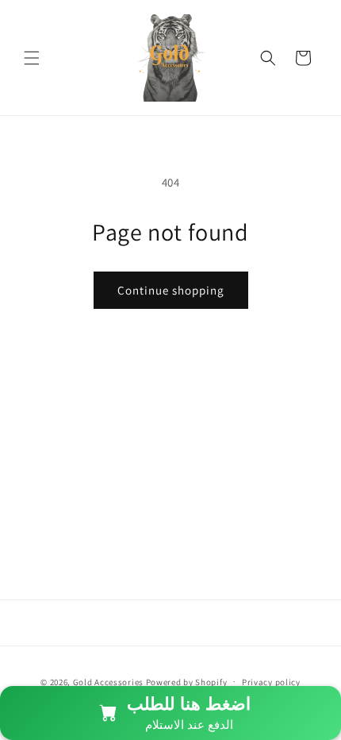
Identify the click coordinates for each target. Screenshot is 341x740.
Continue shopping (170, 290)
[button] (31, 57)
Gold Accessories (108, 681)
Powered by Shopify (187, 681)
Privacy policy (271, 682)
